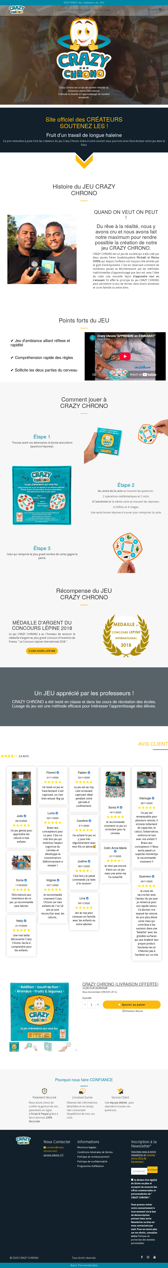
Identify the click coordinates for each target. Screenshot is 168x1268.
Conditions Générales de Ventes (95, 1152)
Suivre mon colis (80, 9)
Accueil (62, 9)
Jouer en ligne (101, 9)
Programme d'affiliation (90, 1166)
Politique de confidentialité (92, 1161)
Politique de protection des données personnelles (143, 1240)
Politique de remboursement (93, 1156)
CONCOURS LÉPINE (42, 651)
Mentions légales (86, 1147)
